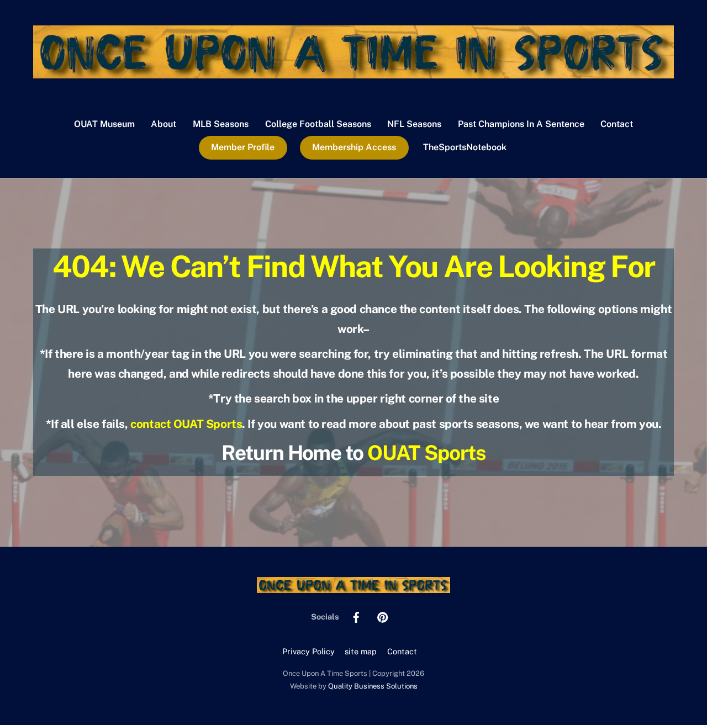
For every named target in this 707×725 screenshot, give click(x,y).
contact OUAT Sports (186, 424)
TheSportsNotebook (464, 147)
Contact (616, 124)
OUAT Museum (104, 124)
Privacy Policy (308, 651)
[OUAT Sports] (353, 73)
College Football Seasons (318, 124)
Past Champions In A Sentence (521, 124)
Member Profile (243, 147)
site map (361, 651)
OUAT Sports (426, 452)
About (163, 124)
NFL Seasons (414, 124)
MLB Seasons (221, 124)
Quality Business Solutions (373, 686)
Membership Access (354, 147)
